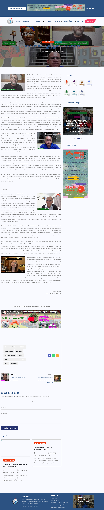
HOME (18, 21)
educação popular (10, 355)
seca (6, 363)
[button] (74, 138)
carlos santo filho (8, 472)
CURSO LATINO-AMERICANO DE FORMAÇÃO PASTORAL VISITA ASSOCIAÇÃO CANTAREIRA (83, 501)
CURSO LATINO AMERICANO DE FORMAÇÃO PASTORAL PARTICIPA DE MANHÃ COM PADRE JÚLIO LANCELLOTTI (77, 124)
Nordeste (7, 359)
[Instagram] (87, 8)
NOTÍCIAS (57, 21)
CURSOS (37, 21)
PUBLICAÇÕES (67, 21)
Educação (19, 351)
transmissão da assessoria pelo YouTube (37, 97)
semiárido (14, 363)
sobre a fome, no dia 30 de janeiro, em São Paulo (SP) (14, 246)
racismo (22, 359)
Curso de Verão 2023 (10, 347)
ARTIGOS (48, 21)
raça (15, 359)
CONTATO (80, 21)
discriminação (9, 351)
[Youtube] (93, 8)
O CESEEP (26, 21)
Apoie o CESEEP (90, 21)
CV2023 (22, 347)
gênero (20, 355)
